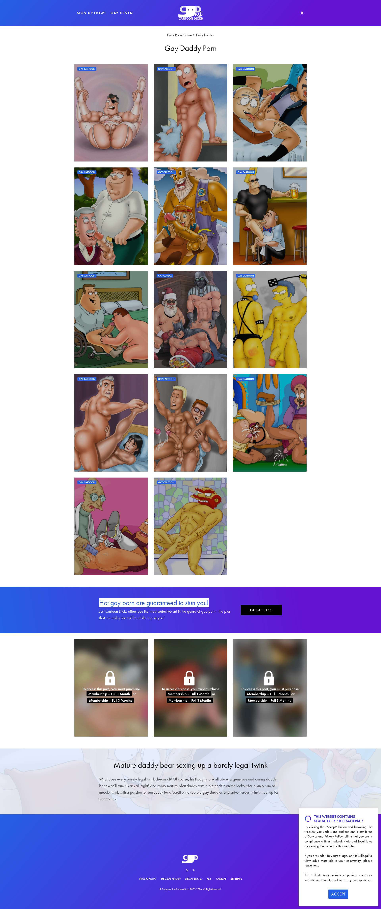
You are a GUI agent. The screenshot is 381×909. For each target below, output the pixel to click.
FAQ (209, 879)
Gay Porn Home (179, 35)
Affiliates (236, 879)
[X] (187, 870)
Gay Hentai (122, 13)
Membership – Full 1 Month (109, 693)
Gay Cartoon (87, 69)
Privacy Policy (147, 879)
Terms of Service (171, 879)
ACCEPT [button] (338, 894)
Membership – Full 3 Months (110, 700)
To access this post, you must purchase (111, 688)
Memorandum (193, 879)
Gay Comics (165, 275)
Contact (221, 879)
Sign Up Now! (91, 13)
